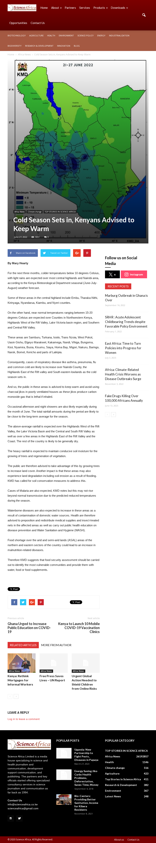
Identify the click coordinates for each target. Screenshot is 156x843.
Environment (66, 35)
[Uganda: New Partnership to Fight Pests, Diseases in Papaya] (64, 753)
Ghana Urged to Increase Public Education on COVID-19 (29, 628)
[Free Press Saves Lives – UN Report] (54, 663)
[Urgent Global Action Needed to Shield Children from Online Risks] (86, 663)
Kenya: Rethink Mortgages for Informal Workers (20, 680)
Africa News (19, 211)
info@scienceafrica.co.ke (23, 804)
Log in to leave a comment (24, 719)
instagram (136, 274)
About (55, 7)
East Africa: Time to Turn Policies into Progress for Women (123, 348)
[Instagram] (11, 818)
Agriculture (36, 35)
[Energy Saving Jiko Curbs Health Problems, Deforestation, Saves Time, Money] (64, 774)
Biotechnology (17, 35)
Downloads (118, 7)
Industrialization (119, 35)
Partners (70, 7)
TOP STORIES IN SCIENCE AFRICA (60, 211)
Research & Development (39, 45)
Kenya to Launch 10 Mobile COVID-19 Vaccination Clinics (79, 628)
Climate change (34, 211)
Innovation (63, 45)
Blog (77, 45)
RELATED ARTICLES (23, 645)
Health (51, 35)
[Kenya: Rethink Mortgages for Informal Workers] (22, 663)
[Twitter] (19, 818)
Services (84, 7)
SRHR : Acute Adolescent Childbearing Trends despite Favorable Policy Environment (126, 321)
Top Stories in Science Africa (123, 779)
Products (99, 7)
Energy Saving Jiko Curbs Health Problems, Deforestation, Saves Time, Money (86, 777)
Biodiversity (14, 45)
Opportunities (18, 23)
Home (44, 7)
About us (119, 839)
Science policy (85, 35)
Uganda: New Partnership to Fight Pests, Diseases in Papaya (86, 754)
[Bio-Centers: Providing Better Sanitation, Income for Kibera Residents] (64, 799)
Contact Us (38, 23)
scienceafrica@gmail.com (23, 808)
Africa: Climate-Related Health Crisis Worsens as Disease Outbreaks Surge (123, 374)
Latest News (113, 796)
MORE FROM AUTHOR (56, 645)
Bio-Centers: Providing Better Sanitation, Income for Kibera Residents (86, 802)
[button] (143, 15)
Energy (101, 35)
